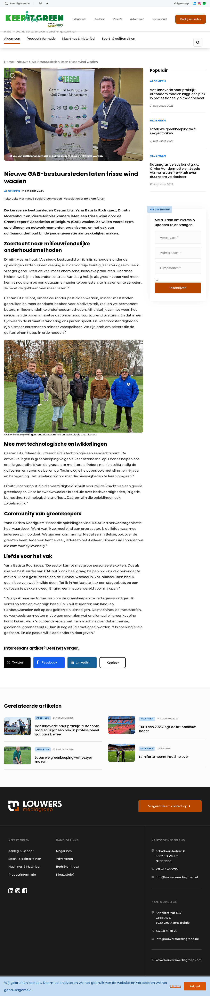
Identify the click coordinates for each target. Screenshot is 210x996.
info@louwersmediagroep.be (177, 939)
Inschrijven (177, 288)
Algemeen (12, 38)
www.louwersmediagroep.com (179, 960)
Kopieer (112, 663)
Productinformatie (41, 38)
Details (175, 986)
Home (9, 62)
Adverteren (137, 19)
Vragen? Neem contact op (167, 806)
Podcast (100, 19)
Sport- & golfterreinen (118, 38)
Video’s (117, 19)
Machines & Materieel (78, 38)
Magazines (79, 19)
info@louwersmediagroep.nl (177, 877)
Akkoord (195, 986)
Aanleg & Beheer (21, 851)
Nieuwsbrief (159, 19)
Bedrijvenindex (190, 19)
